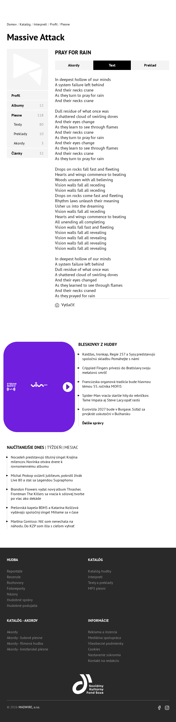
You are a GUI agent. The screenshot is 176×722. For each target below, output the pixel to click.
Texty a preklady (100, 582)
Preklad (150, 65)
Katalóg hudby (99, 571)
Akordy (74, 65)
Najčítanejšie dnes (25, 447)
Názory (12, 594)
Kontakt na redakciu (103, 660)
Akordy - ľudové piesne (24, 637)
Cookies (94, 649)
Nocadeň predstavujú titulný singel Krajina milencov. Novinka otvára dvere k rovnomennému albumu (44, 462)
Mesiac (71, 447)
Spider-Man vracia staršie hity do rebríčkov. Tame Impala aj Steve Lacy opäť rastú (115, 397)
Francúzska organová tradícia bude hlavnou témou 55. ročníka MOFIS (116, 384)
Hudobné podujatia (22, 605)
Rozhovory (15, 582)
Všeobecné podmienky (105, 643)
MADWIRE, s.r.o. (29, 707)
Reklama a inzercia (102, 632)
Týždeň (54, 447)
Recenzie (14, 577)
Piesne (65, 24)
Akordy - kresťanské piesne (27, 649)
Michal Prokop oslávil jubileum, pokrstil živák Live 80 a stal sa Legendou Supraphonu (46, 477)
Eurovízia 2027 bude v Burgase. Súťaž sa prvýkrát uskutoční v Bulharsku (113, 411)
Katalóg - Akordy (22, 620)
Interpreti (40, 24)
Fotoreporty (16, 588)
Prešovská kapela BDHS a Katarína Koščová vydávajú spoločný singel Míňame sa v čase (44, 509)
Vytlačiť (67, 304)
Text (112, 65)
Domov (12, 24)
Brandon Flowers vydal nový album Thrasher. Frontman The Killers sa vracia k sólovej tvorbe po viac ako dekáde (47, 494)
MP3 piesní (96, 588)
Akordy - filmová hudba (25, 643)
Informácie (98, 620)
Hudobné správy (20, 599)
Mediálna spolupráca (104, 637)
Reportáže (14, 571)
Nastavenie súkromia (104, 655)
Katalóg (25, 24)
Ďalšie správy (93, 423)
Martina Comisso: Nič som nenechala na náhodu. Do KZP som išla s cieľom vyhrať (42, 523)
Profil (54, 24)
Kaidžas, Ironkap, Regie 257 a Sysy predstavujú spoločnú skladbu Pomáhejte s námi (118, 356)
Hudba (12, 559)
